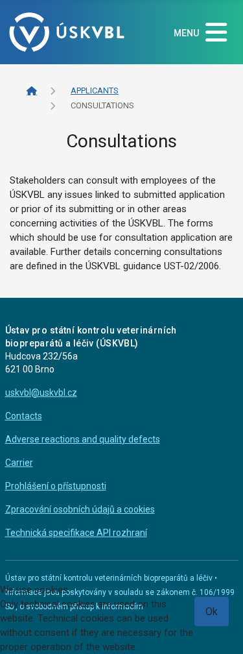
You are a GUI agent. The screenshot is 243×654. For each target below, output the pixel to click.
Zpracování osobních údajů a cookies (80, 509)
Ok (211, 611)
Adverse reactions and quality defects (82, 439)
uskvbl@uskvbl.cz (41, 392)
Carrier (19, 462)
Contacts (23, 416)
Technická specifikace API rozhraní (76, 532)
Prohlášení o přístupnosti (55, 486)
